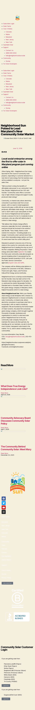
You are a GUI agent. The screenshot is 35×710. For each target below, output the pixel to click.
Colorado (9, 32)
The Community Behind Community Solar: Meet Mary (16, 448)
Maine (8, 34)
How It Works (7, 29)
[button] (17, 68)
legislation (21, 252)
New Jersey (10, 39)
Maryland (9, 37)
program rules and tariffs (16, 263)
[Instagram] (4, 512)
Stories (8, 61)
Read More (4, 393)
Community (7, 58)
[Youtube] (4, 507)
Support (5, 47)
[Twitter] (4, 503)
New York (9, 42)
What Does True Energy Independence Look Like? (14, 387)
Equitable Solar (8, 45)
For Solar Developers (10, 64)
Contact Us (9, 50)
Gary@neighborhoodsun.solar (15, 336)
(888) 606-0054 (11, 53)
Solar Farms (7, 26)
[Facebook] (4, 499)
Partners (4, 549)
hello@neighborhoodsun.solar (15, 55)
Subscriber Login (8, 23)
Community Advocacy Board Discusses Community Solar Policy (16, 421)
